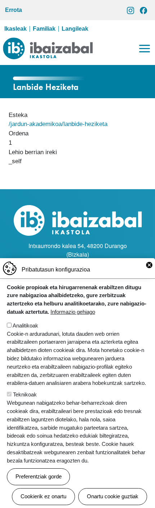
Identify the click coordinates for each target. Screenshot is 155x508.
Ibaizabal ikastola (48, 43)
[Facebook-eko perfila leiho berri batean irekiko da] (143, 10)
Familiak (44, 29)
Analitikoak (25, 325)
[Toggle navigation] (144, 48)
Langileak (75, 29)
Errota (13, 10)
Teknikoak (25, 394)
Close (149, 265)
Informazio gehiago (72, 312)
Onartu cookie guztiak (112, 496)
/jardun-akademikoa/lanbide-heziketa (58, 123)
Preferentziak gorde (38, 476)
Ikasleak (15, 29)
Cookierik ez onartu (43, 496)
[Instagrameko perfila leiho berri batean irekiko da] (130, 10)
